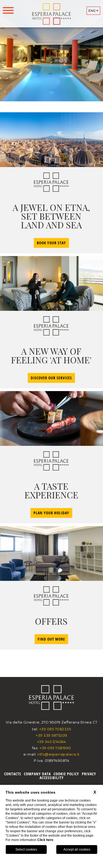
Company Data (37, 773)
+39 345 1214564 (51, 741)
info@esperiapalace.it (58, 754)
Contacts (12, 773)
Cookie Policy (66, 773)
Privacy (89, 773)
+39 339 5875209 (51, 735)
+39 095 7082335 (55, 729)
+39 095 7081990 (55, 748)
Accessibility (52, 777)
